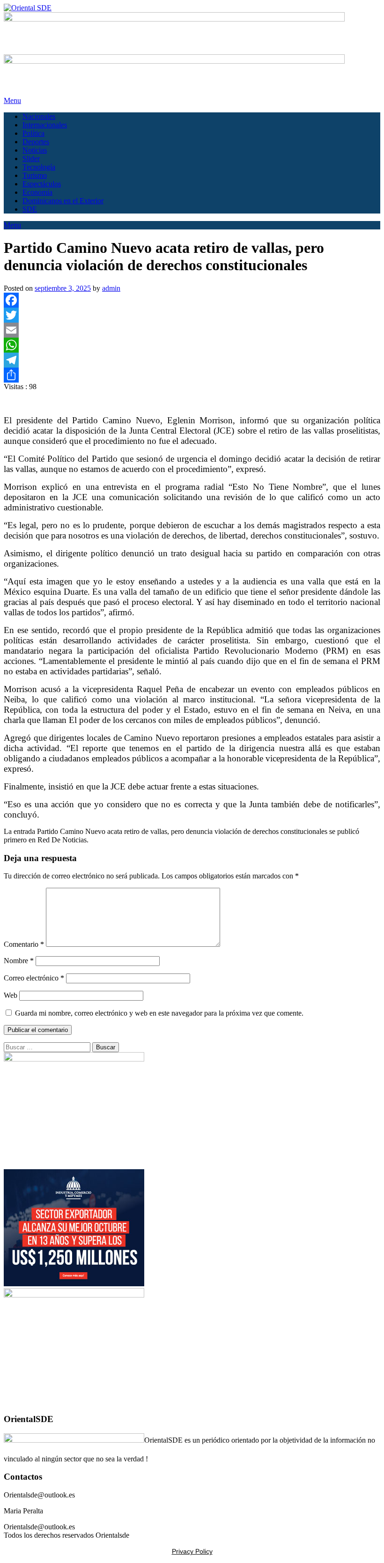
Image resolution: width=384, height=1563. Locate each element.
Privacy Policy (192, 1551)
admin (111, 288)
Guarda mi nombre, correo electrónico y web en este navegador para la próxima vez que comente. (159, 1013)
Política (33, 133)
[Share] (192, 375)
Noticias (34, 150)
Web (10, 995)
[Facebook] (192, 300)
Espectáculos (41, 184)
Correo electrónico (34, 978)
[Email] (192, 330)
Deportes (35, 142)
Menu (12, 100)
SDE (29, 209)
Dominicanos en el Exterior (62, 201)
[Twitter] (192, 315)
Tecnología (38, 167)
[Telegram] (192, 360)
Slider (31, 158)
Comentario (24, 944)
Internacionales (44, 125)
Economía (37, 192)
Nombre (19, 961)
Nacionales (38, 116)
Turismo (34, 175)
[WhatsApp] (192, 345)
